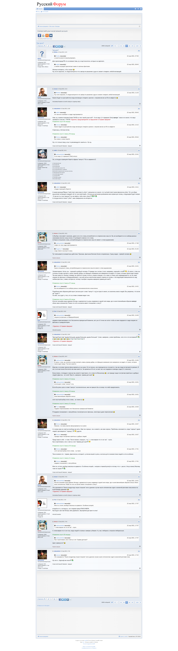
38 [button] (129, 46)
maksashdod (41, 117)
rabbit (58, 64)
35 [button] (121, 46)
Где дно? (40, 43)
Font (39, 320)
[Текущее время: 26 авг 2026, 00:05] (139, 26)
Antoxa (58, 137)
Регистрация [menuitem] (141, 9)
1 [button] (117, 46)
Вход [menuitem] (139, 9)
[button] (112, 46)
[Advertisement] (89, 19)
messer (39, 97)
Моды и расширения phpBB (89, 646)
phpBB (85, 640)
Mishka (39, 58)
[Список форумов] (51, 3)
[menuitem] (135, 8)
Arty (83, 642)
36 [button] (124, 46)
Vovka (58, 56)
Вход (38, 11)
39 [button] (132, 46)
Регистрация (45, 11)
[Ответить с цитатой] (139, 51)
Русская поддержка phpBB (89, 643)
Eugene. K (59, 249)
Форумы (40, 8)
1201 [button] (137, 46)
